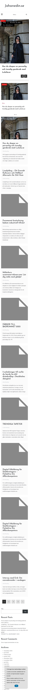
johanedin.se (9, 25)
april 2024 (6, 666)
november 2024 (8, 660)
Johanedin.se (14, 6)
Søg (2, 608)
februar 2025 (7, 654)
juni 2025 (6, 652)
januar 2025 (7, 656)
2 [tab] (14, 114)
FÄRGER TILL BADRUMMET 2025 (10, 634)
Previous (22, 76)
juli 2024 (6, 662)
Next (25, 76)
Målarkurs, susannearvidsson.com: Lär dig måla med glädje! (14, 274)
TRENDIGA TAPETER (12, 424)
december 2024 (8, 658)
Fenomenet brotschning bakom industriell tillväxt (13, 628)
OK (16, 685)
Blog (4, 22)
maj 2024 (6, 664)
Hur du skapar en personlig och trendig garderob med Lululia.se (14, 69)
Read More (9, 76)
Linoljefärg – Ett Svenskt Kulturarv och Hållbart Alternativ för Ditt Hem (14, 173)
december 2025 (8, 650)
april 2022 (6, 689)
